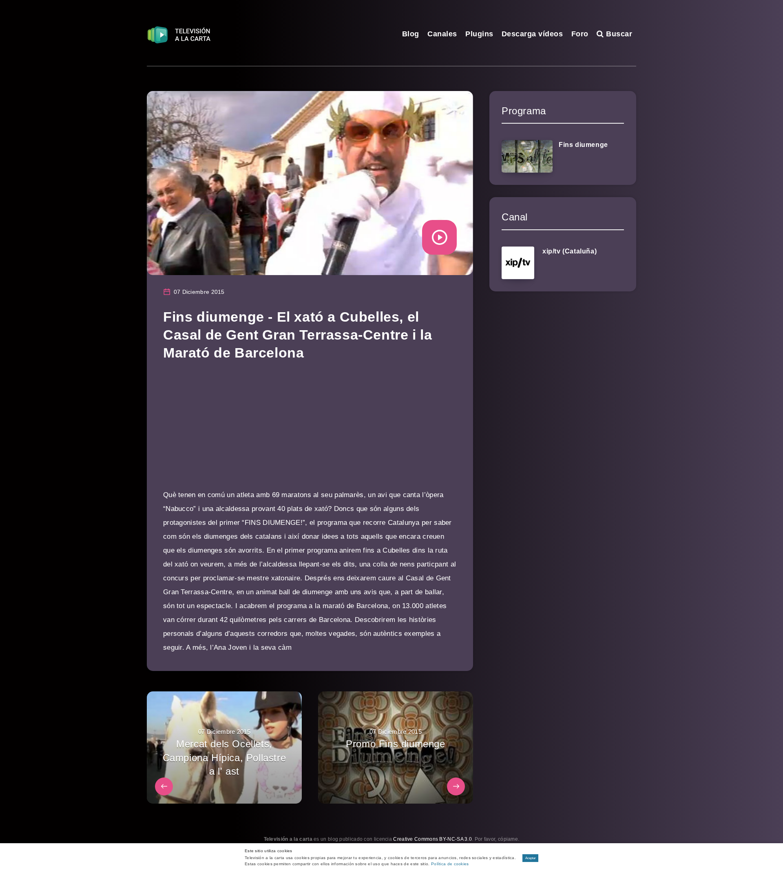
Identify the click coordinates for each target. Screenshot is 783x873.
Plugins (479, 34)
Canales (442, 34)
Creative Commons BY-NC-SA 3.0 (432, 839)
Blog (410, 34)
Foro (579, 34)
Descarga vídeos (532, 34)
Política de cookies (450, 864)
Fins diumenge (583, 144)
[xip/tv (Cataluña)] (518, 263)
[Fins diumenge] (527, 156)
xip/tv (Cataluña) (569, 251)
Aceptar (530, 858)
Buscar (618, 34)
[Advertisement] (310, 431)
